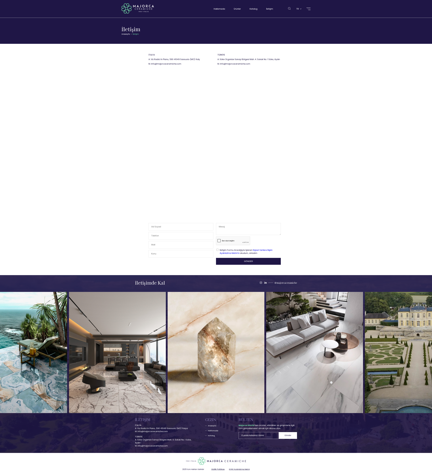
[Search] (289, 8)
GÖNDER (248, 261)
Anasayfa (212, 425)
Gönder (288, 435)
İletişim (269, 8)
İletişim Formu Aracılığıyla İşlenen (246, 252)
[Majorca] (138, 8)
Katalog (253, 8)
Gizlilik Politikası (218, 469)
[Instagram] (261, 282)
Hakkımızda (219, 8)
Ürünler (237, 8)
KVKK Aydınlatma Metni (239, 469)
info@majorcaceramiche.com (166, 63)
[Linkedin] (265, 282)
